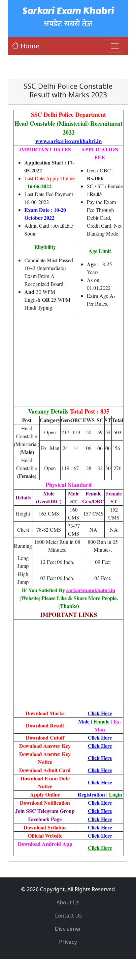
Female (101, 721)
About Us (68, 902)
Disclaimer (68, 928)
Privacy (68, 942)
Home (29, 45)
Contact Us (68, 915)
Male (83, 721)
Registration (91, 794)
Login (115, 794)
